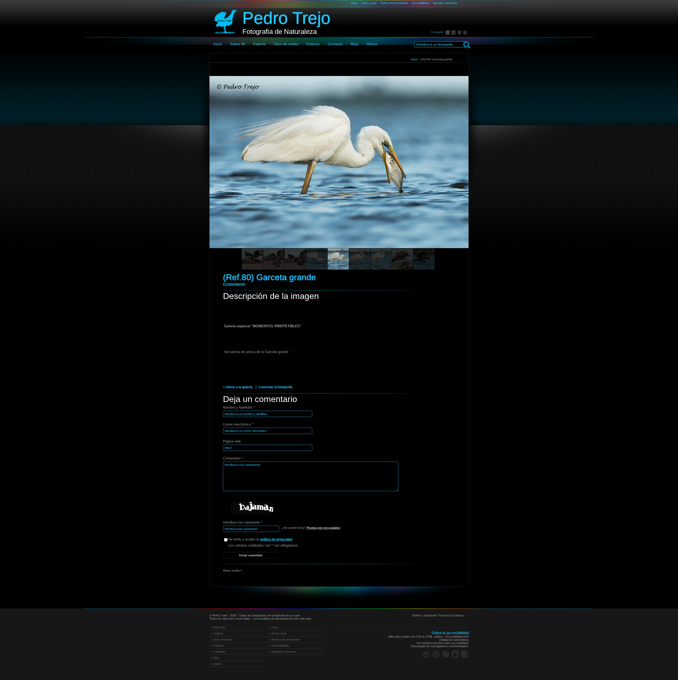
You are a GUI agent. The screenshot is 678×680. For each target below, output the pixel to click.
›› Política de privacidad (284, 639)
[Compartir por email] (448, 32)
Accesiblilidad (420, 3)
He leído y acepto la (260, 539)
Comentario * (233, 458)
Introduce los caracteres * (242, 522)
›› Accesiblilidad (279, 645)
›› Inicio (273, 627)
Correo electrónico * (238, 424)
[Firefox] (436, 654)
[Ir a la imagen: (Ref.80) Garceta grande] (338, 259)
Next (454, 169)
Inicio (354, 3)
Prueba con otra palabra (323, 527)
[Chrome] (445, 654)
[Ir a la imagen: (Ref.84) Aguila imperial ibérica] (252, 259)
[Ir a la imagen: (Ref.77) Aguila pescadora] (402, 259)
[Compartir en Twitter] (454, 32)
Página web (232, 441)
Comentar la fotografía (275, 387)
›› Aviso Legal (277, 633)
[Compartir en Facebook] (460, 32)
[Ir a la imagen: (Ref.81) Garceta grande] (316, 259)
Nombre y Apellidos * (239, 407)
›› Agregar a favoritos (282, 651)
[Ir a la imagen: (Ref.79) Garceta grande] (359, 259)
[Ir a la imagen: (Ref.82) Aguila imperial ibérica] (295, 259)
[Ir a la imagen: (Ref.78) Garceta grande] (381, 259)
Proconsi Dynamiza (450, 615)
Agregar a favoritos (445, 3)
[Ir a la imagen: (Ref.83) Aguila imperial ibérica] (273, 259)
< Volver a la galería (237, 387)
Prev (223, 169)
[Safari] (464, 654)
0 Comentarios (234, 284)
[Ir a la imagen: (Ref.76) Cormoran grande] (424, 259)
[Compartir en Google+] (466, 32)
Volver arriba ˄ (232, 570)
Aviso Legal (369, 3)
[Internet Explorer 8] (426, 654)
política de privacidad (276, 539)
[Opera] (455, 654)
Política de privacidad (394, 3)
